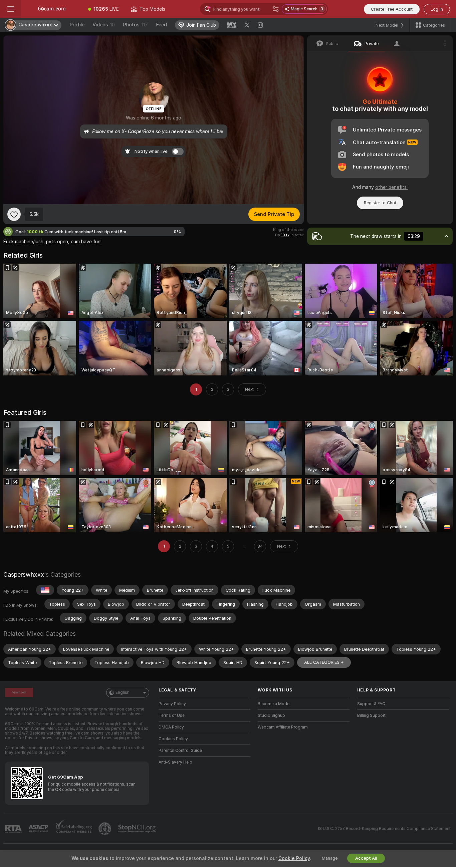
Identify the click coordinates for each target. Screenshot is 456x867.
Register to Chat (380, 202)
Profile (76, 25)
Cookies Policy (173, 739)
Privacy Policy (172, 703)
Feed (161, 25)
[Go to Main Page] (51, 9)
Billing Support (371, 715)
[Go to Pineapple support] (105, 828)
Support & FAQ (371, 703)
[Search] (275, 9)
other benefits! (391, 187)
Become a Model (274, 703)
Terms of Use (172, 715)
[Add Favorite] (14, 214)
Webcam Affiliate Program (283, 727)
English (123, 692)
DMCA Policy (171, 727)
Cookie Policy (294, 858)
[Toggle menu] (10, 9)
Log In (437, 9)
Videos (103, 25)
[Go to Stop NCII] (137, 829)
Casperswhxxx (23, 574)
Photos (135, 25)
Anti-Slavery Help (175, 762)
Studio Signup (271, 715)
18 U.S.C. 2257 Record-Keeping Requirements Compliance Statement (384, 828)
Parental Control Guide (180, 750)
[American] (45, 590)
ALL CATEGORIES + (324, 662)
